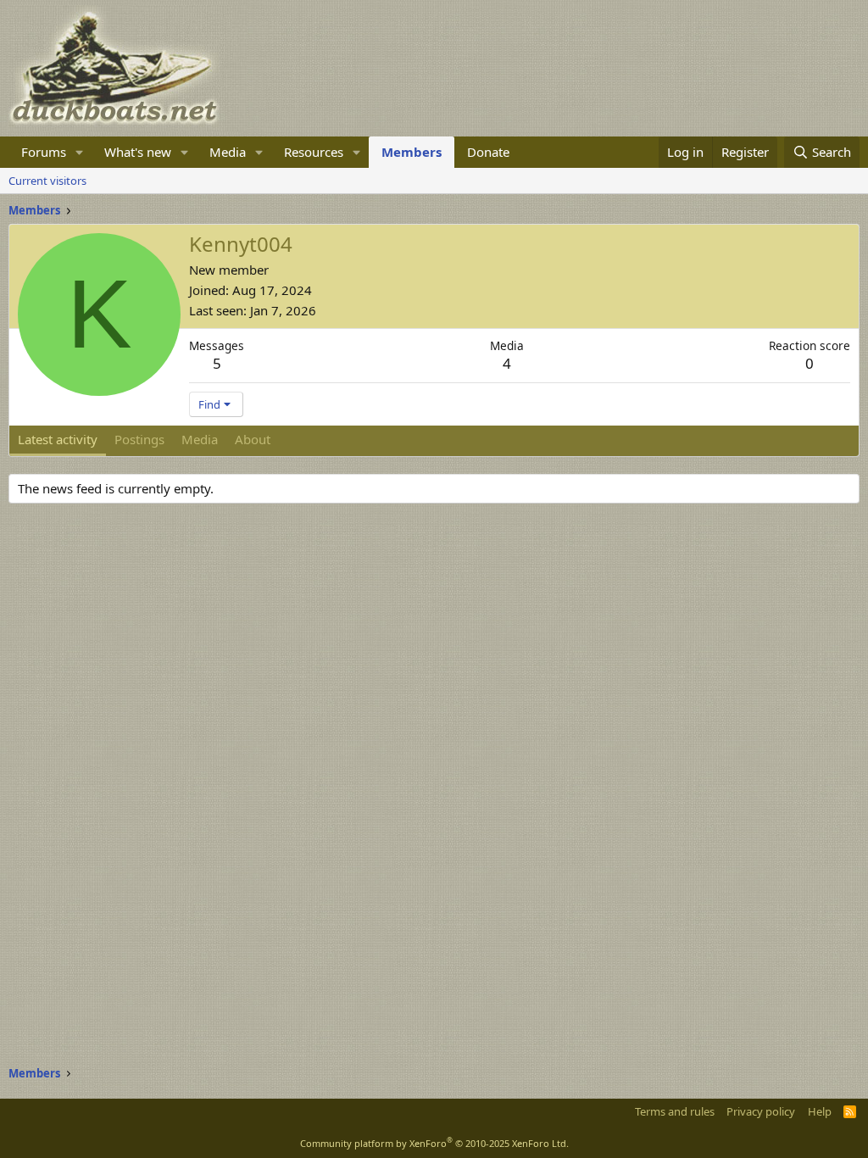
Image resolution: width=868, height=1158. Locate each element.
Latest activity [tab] (57, 439)
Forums (43, 151)
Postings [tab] (139, 439)
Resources (313, 151)
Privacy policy (760, 1111)
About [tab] (252, 439)
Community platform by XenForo (434, 1143)
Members (411, 151)
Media (227, 151)
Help (820, 1111)
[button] (80, 152)
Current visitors (47, 180)
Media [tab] (199, 439)
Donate (488, 151)
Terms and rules (675, 1111)
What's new (137, 151)
